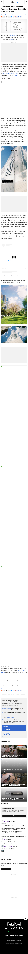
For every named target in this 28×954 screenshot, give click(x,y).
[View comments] (25, 14)
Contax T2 (3, 76)
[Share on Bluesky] (11, 17)
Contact (6, 682)
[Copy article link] (21, 17)
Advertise (11, 682)
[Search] (25, 2)
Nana (11, 38)
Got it (13, 562)
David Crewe (16, 14)
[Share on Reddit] (2, 17)
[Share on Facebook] (4, 17)
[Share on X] (6, 17)
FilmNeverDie (13, 35)
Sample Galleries (13, 466)
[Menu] (2, 2)
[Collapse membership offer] (24, 449)
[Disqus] (13, 582)
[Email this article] (18, 17)
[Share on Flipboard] (14, 17)
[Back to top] (24, 665)
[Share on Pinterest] (16, 17)
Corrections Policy (21, 685)
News (3, 14)
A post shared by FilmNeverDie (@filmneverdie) (13, 271)
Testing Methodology (10, 687)
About (16, 682)
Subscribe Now (6, 615)
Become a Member (6, 457)
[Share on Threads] (9, 17)
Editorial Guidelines (6, 685)
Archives (21, 682)
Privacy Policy (18, 687)
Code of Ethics (13, 685)
